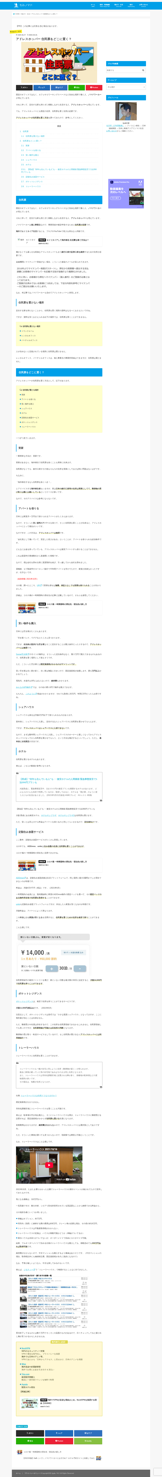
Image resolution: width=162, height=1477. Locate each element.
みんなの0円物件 (23, 687)
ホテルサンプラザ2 (66, 815)
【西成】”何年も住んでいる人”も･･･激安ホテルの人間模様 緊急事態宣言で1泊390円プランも (59, 170)
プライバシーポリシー (32, 1473)
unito (18, 904)
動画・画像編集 (105, 5)
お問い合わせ (143, 5)
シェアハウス (29, 160)
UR (38, 585)
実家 (25, 146)
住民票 (24, 131)
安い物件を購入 (30, 155)
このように (30, 694)
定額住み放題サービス (33, 177)
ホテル (26, 165)
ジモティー (28, 1270)
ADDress (20, 878)
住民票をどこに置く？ (31, 141)
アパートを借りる (31, 150)
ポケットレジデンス (32, 182)
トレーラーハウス (31, 186)
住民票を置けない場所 (33, 136)
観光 (131, 5)
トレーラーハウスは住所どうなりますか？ (39, 1095)
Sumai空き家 (21, 654)
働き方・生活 (118, 5)
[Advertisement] (126, 39)
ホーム (93, 5)
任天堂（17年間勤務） (115, 126)
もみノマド (56, 1473)
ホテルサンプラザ (48, 815)
